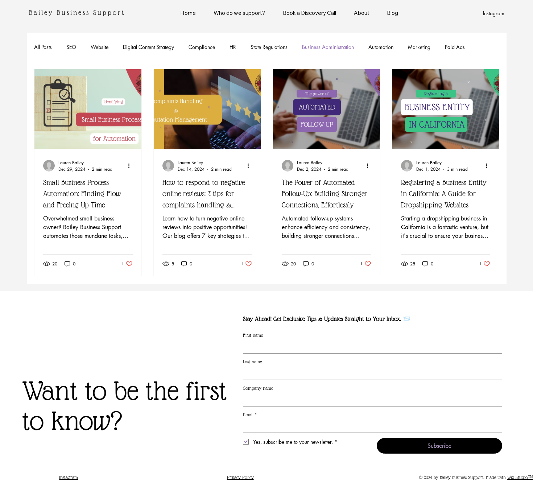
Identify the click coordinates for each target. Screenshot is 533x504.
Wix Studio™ (520, 477)
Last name (252, 361)
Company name (258, 388)
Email (249, 414)
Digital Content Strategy (148, 47)
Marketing (419, 47)
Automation (380, 47)
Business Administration (328, 47)
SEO (71, 47)
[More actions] (131, 165)
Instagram (493, 13)
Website (99, 47)
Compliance (202, 47)
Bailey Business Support (77, 12)
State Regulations (269, 47)
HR (233, 47)
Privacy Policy (240, 477)
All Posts (43, 47)
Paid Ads (455, 47)
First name (253, 335)
